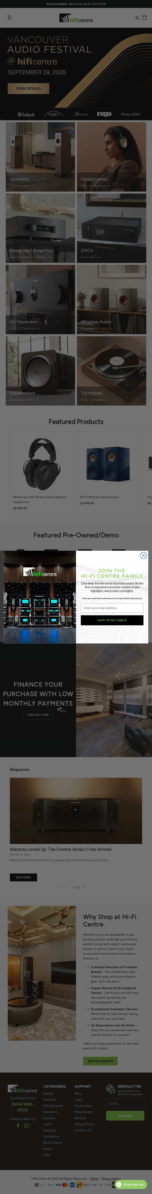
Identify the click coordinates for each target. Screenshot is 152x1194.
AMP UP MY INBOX (112, 620)
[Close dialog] (143, 555)
